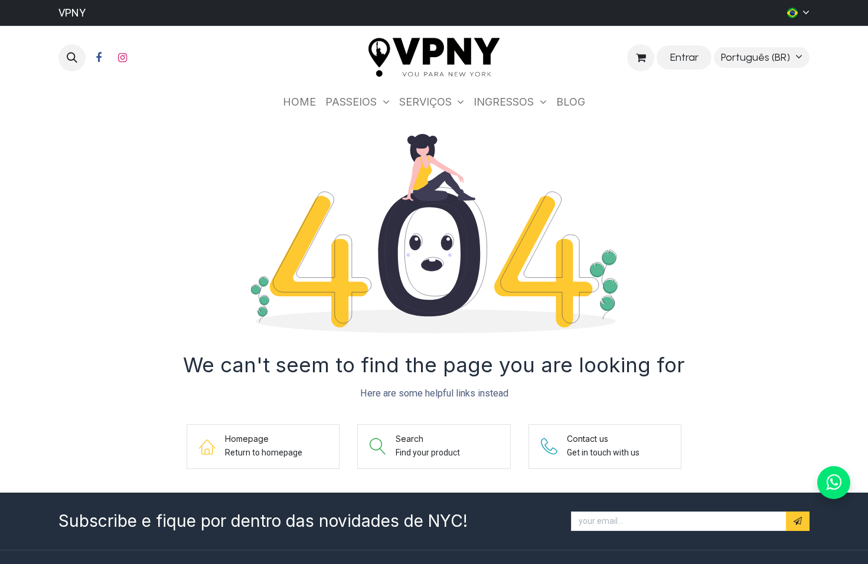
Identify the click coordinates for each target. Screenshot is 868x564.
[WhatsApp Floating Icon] (833, 482)
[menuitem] (299, 101)
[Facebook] (98, 57)
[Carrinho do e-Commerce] (640, 57)
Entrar (684, 57)
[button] (72, 57)
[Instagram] (122, 57)
